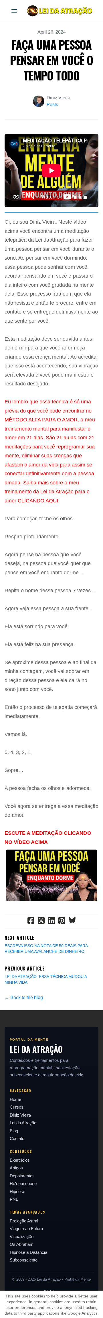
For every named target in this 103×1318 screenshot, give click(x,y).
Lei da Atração (23, 1122)
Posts (52, 104)
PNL (14, 1199)
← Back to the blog (24, 997)
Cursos (16, 1107)
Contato (17, 1138)
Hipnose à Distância (28, 1252)
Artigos (16, 1167)
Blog (14, 1130)
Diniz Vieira (20, 1115)
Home (15, 1099)
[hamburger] (14, 11)
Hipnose (17, 1191)
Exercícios (20, 1160)
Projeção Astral (24, 1220)
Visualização (21, 1236)
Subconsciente (23, 1260)
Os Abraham (21, 1244)
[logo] (59, 11)
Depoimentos (22, 1175)
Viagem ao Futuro (26, 1228)
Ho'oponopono (23, 1183)
